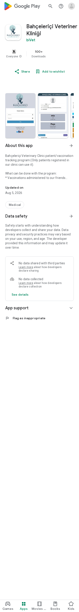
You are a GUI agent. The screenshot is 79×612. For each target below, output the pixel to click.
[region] (39, 54)
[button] (20, 56)
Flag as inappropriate (25, 318)
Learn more (26, 267)
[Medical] (14, 204)
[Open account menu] (71, 6)
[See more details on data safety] (20, 294)
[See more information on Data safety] (71, 216)
